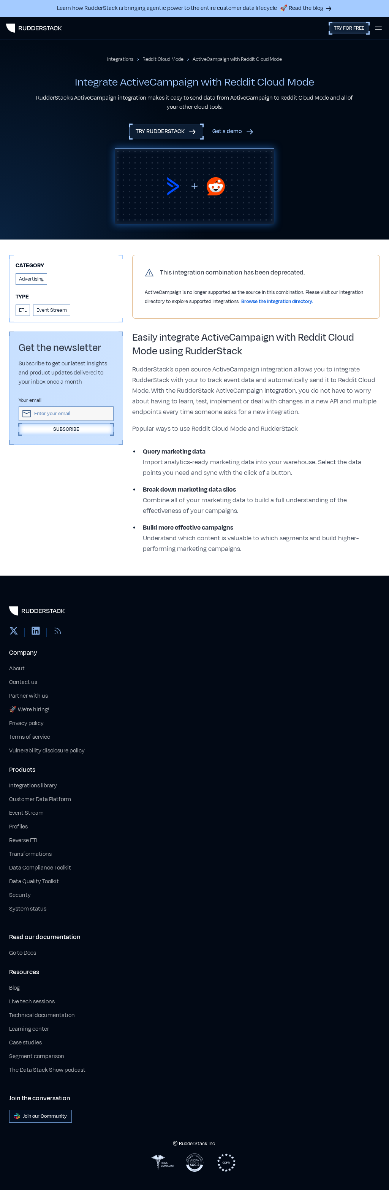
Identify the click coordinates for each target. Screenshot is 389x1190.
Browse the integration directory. (277, 301)
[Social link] (13, 632)
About (17, 669)
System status (27, 909)
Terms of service (29, 737)
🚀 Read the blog (301, 8)
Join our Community (45, 1116)
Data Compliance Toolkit (40, 868)
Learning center (29, 1029)
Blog (14, 988)
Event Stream (26, 813)
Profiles (18, 827)
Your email (30, 400)
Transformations (30, 854)
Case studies (25, 1043)
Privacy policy (26, 723)
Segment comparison (36, 1056)
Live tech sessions (32, 1002)
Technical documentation (42, 1015)
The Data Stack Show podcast (47, 1070)
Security (20, 895)
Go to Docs (22, 953)
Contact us (23, 682)
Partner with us (28, 696)
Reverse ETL (24, 840)
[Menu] (378, 28)
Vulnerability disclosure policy (47, 751)
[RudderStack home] (34, 28)
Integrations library (33, 786)
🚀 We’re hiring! (29, 710)
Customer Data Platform (40, 799)
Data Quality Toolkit (34, 881)
